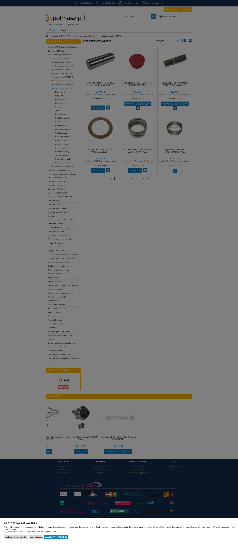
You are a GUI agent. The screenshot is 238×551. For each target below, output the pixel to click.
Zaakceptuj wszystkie (56, 537)
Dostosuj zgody (36, 537)
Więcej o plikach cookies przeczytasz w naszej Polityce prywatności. (30, 531)
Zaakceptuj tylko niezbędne (16, 537)
